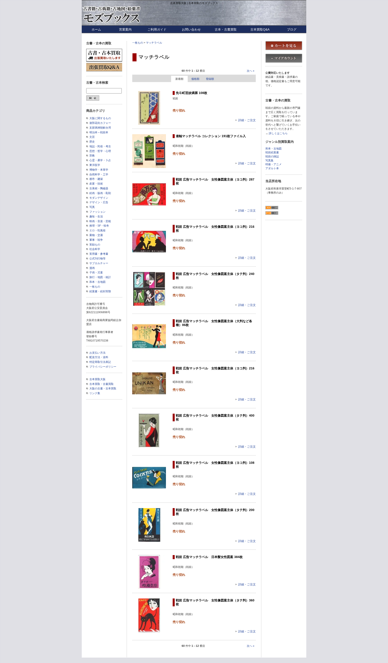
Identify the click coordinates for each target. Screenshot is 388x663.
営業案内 (125, 29)
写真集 (269, 160)
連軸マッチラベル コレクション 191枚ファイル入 (211, 136)
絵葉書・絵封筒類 (100, 291)
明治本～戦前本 (98, 132)
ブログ (291, 29)
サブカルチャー (98, 263)
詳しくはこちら (278, 133)
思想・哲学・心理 (100, 151)
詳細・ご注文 (247, 120)
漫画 (92, 268)
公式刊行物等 (97, 258)
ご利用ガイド (157, 29)
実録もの (94, 244)
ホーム (96, 29)
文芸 (92, 136)
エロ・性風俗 (97, 230)
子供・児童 (96, 272)
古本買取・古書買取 (101, 384)
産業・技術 (96, 183)
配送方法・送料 (98, 357)
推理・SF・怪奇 (99, 225)
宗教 (92, 155)
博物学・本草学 (98, 169)
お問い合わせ (191, 29)
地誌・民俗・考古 (100, 146)
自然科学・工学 (98, 174)
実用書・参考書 (98, 253)
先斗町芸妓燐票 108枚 (191, 93)
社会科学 (94, 249)
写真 (92, 207)
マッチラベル (154, 42)
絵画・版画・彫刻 (100, 193)
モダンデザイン (98, 197)
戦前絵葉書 (272, 152)
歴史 (92, 141)
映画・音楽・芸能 (100, 221)
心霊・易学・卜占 (100, 160)
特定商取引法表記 (100, 362)
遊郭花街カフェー (100, 123)
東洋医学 (94, 165)
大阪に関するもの (100, 118)
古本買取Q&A (259, 29)
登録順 (210, 78)
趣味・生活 (96, 216)
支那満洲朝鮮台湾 (100, 127)
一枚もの (137, 42)
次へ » (250, 70)
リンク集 (94, 393)
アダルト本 (272, 168)
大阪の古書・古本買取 (102, 388)
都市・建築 (96, 179)
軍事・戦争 (96, 239)
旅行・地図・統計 (100, 277)
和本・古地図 (97, 282)
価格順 (195, 78)
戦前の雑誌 (272, 156)
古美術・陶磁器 (98, 188)
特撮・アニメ (273, 164)
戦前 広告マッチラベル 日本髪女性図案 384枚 (209, 557)
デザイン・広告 (98, 202)
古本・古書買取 (226, 29)
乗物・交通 (96, 235)
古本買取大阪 (97, 379)
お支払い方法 (97, 352)
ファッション (97, 211)
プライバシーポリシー (102, 366)
